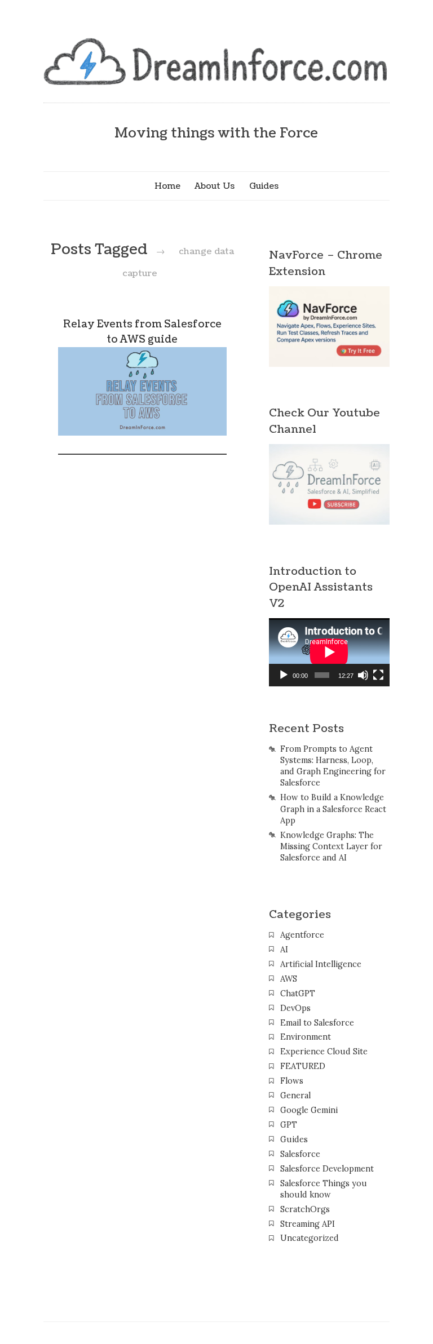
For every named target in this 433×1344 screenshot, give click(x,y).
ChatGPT (297, 993)
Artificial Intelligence (320, 964)
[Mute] (363, 675)
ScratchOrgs (305, 1209)
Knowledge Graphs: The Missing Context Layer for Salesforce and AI (331, 846)
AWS (288, 979)
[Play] (283, 675)
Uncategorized (309, 1238)
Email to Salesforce (317, 1023)
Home (167, 186)
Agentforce (302, 935)
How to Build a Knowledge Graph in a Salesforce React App (333, 808)
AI (284, 949)
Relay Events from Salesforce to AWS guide (142, 331)
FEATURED (302, 1066)
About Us (215, 186)
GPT (288, 1125)
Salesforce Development (327, 1169)
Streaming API (307, 1224)
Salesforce (300, 1154)
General (295, 1095)
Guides (264, 186)
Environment (305, 1037)
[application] (329, 652)
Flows (291, 1081)
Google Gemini (309, 1110)
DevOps (295, 1008)
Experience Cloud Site (324, 1051)
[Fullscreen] (378, 675)
